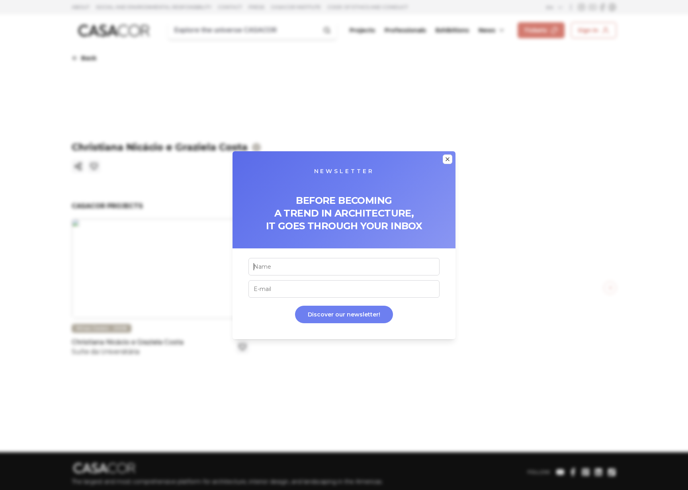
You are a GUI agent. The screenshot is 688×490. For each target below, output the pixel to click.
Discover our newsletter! (344, 314)
